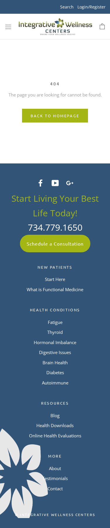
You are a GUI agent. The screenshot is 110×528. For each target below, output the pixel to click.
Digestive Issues (55, 352)
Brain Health (55, 362)
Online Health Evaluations (55, 436)
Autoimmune (55, 383)
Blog (55, 415)
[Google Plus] (69, 182)
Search (67, 7)
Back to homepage (55, 115)
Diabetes (55, 372)
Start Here (55, 279)
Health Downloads (55, 425)
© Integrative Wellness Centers (55, 514)
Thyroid (55, 332)
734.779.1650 (55, 227)
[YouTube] (55, 182)
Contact (55, 488)
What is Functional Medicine (55, 289)
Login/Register (91, 7)
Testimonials (55, 478)
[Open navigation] (8, 26)
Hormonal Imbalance (55, 342)
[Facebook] (40, 182)
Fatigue (55, 322)
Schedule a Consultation (55, 243)
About (55, 468)
